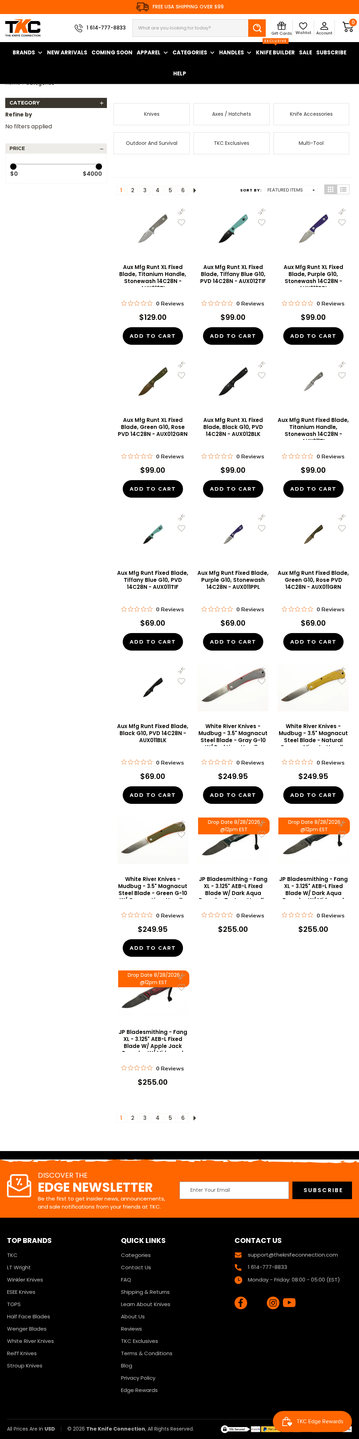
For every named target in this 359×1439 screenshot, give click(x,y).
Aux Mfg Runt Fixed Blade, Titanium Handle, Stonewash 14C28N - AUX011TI (313, 431)
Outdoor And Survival (151, 143)
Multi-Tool (311, 143)
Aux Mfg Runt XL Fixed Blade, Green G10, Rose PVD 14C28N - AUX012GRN (153, 427)
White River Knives (30, 1341)
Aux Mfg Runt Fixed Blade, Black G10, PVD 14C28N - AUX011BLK (152, 733)
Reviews (131, 1328)
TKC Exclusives (231, 143)
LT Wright (19, 1267)
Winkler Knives (25, 1279)
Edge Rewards (139, 1390)
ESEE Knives (21, 1292)
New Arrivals (67, 52)
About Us (133, 1316)
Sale (305, 52)
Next (193, 190)
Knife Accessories (311, 113)
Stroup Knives (24, 1365)
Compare (181, 211)
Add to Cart (153, 336)
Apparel (149, 52)
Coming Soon (112, 52)
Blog (126, 1365)
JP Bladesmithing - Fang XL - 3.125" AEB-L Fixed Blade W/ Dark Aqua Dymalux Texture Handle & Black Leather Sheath (233, 893)
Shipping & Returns (145, 1292)
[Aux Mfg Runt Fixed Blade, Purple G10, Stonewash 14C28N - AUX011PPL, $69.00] (233, 534)
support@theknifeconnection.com (293, 1254)
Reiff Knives (22, 1353)
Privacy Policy (138, 1377)
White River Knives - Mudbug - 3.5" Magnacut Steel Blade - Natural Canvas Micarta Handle (313, 737)
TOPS (14, 1304)
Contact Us (136, 1267)
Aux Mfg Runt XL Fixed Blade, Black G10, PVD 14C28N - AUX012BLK (233, 427)
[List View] (343, 189)
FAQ (126, 1279)
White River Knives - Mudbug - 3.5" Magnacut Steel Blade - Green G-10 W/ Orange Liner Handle (152, 890)
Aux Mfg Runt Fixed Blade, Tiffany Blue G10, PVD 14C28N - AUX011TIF (152, 580)
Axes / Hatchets (231, 113)
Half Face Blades (28, 1316)
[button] (56, 103)
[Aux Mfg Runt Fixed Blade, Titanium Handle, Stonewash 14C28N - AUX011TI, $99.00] (313, 381)
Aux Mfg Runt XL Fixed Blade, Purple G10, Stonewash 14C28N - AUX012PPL (313, 278)
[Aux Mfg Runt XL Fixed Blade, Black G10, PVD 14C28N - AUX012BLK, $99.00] (233, 381)
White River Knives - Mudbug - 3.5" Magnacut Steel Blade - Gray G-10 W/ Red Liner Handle (232, 737)
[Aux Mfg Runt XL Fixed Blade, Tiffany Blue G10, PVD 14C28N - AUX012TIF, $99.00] (233, 228)
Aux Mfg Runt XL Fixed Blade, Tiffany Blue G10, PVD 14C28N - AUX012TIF (233, 274)
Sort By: (251, 190)
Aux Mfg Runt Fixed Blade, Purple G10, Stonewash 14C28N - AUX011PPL (233, 580)
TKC (12, 1255)
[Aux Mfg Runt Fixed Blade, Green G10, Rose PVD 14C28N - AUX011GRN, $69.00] (313, 534)
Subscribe (331, 52)
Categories (189, 52)
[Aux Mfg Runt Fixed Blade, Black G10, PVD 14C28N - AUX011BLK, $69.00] (153, 687)
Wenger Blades (27, 1328)
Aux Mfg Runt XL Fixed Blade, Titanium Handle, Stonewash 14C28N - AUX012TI (152, 278)
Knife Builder (275, 49)
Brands (24, 52)
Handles (231, 52)
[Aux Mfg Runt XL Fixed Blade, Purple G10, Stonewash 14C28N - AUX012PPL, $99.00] (313, 228)
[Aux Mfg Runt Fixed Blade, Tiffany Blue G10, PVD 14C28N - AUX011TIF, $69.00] (153, 534)
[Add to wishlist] (181, 222)
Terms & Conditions (146, 1353)
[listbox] (291, 190)
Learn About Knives (145, 1304)
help (179, 73)
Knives (152, 113)
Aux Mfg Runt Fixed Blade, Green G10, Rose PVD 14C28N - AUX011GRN (313, 580)
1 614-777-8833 (106, 27)
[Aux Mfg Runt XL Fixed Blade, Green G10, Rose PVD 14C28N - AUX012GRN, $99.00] (153, 381)
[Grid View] (330, 189)
